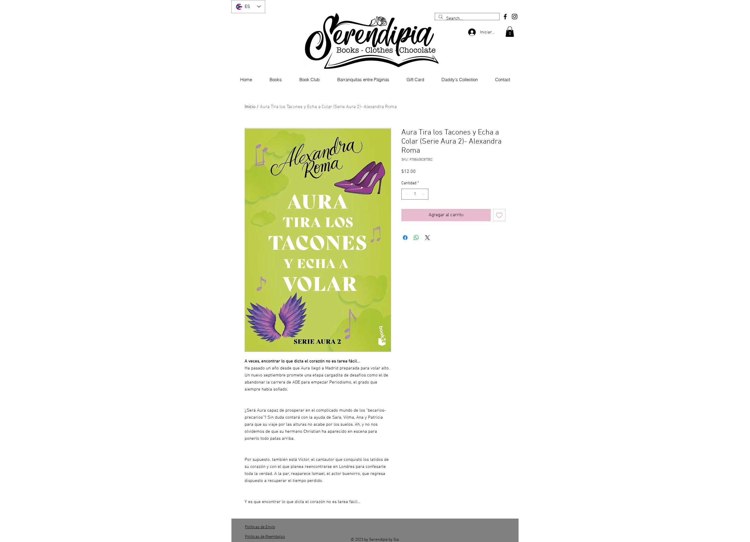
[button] (509, 31)
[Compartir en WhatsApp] (416, 237)
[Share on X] (427, 237)
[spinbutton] (415, 194)
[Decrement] (406, 194)
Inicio (250, 107)
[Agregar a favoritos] (499, 215)
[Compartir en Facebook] (405, 237)
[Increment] (423, 194)
